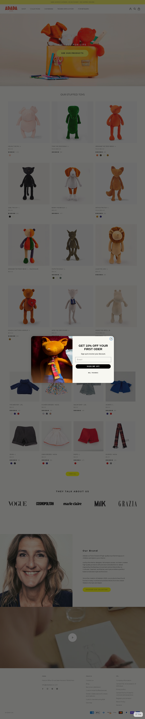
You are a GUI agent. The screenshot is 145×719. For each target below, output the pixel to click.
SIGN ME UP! (93, 366)
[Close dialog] (111, 338)
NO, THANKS (93, 373)
